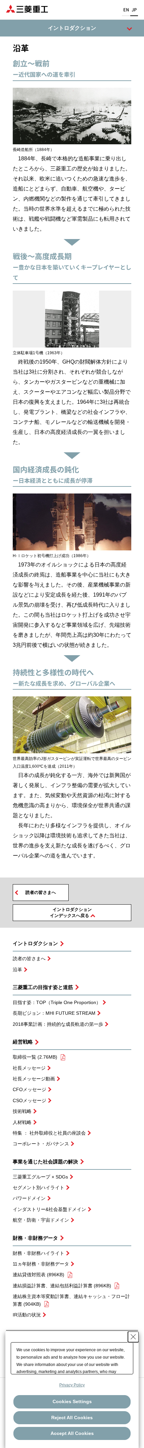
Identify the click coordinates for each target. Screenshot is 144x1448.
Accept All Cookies (72, 1433)
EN (126, 9)
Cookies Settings (72, 1401)
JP (134, 9)
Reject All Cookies (72, 1417)
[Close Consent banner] (133, 1336)
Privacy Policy (72, 1385)
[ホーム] (27, 8)
